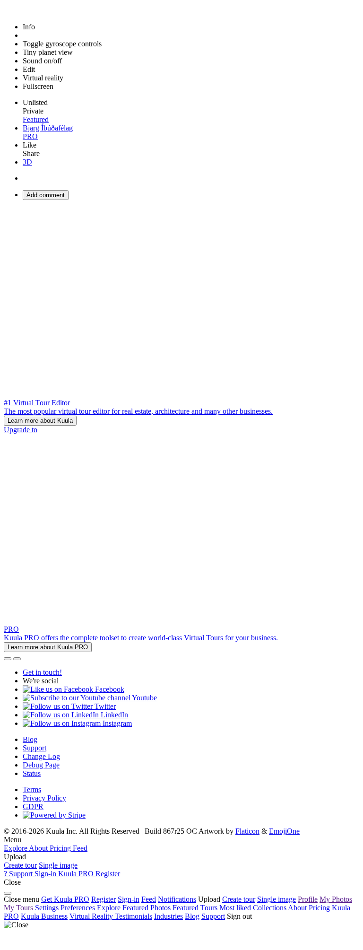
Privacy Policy (44, 798)
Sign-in (128, 899)
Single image (58, 865)
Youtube (143, 698)
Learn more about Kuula (40, 420)
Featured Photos (146, 908)
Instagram (116, 723)
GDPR (33, 806)
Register (103, 899)
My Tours (18, 908)
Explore (109, 908)
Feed (148, 899)
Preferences (77, 908)
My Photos (336, 899)
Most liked (235, 908)
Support (34, 748)
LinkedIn (113, 715)
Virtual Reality (92, 916)
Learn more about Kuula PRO (48, 647)
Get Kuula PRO (65, 899)
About (297, 908)
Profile (308, 899)
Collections (269, 908)
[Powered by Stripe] (54, 815)
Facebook (108, 689)
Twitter (104, 706)
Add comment (45, 195)
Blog (30, 739)
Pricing (319, 908)
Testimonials (133, 916)
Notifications (177, 899)
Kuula (44, 916)
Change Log (41, 756)
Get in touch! (42, 672)
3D (27, 162)
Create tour (20, 865)
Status (32, 773)
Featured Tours (195, 908)
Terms (32, 789)
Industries (168, 916)
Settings (47, 908)
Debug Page (41, 765)
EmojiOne (284, 831)
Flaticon (247, 831)
